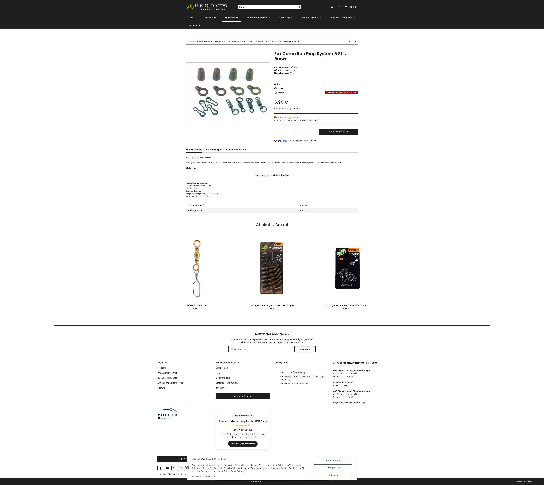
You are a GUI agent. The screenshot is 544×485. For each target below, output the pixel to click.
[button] (332, 7)
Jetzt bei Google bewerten (243, 444)
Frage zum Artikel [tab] (236, 149)
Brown (281, 88)
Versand (296, 108)
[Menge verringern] (277, 132)
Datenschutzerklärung (278, 339)
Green (318, 92)
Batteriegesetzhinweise (226, 383)
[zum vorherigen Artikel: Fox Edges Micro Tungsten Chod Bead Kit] (349, 41)
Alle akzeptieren (333, 460)
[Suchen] (299, 7)
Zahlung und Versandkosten (170, 383)
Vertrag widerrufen (242, 396)
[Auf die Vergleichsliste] (256, 56)
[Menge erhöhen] (311, 132)
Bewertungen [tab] (214, 149)
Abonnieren (305, 349)
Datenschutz (211, 476)
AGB (218, 373)
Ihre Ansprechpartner (167, 373)
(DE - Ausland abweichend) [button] (307, 120)
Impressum (197, 476)
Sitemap (161, 388)
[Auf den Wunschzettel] (264, 56)
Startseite (161, 368)
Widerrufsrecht (223, 378)
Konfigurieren (333, 467)
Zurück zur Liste (194, 41)
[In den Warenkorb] (188, 49)
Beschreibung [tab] (194, 149)
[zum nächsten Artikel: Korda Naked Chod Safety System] (355, 41)
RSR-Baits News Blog (167, 378)
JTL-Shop (529, 481)
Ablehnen (333, 475)
